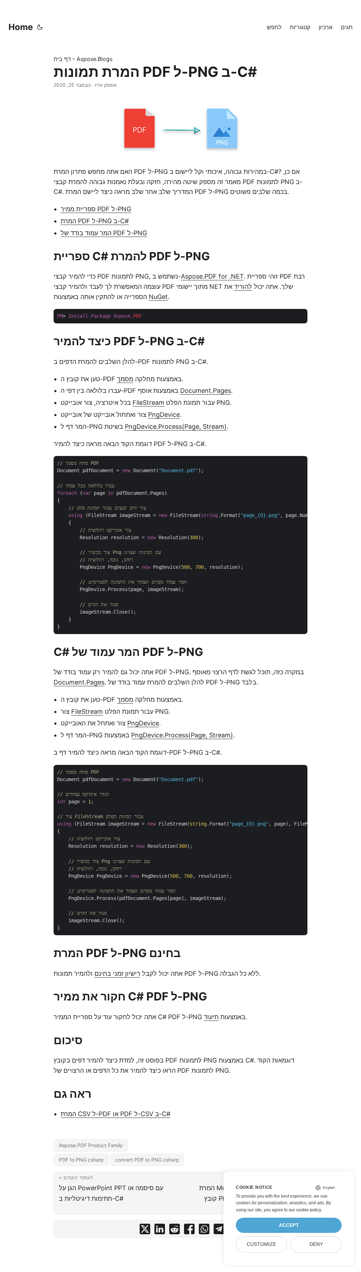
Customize (261, 1244)
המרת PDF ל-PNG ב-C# (95, 221)
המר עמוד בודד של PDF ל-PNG (104, 233)
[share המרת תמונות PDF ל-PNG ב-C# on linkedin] (159, 1230)
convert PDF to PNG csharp (147, 1160)
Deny (316, 1244)
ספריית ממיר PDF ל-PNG (96, 209)
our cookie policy (305, 1209)
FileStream (148, 402)
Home (20, 27)
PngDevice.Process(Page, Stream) (176, 426)
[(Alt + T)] (40, 27)
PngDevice (164, 414)
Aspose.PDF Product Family (91, 1145)
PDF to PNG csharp (81, 1160)
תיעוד (211, 1017)
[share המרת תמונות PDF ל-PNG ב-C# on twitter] (145, 1230)
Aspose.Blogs (94, 58)
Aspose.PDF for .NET (212, 276)
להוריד (243, 286)
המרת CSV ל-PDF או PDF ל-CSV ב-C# (115, 1114)
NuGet (158, 296)
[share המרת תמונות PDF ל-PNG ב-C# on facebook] (189, 1230)
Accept (289, 1225)
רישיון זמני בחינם (117, 973)
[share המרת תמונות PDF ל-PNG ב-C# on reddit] (174, 1230)
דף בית (62, 58)
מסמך (125, 379)
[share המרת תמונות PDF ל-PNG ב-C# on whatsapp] (204, 1230)
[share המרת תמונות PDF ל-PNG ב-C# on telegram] (219, 1230)
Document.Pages (205, 390)
